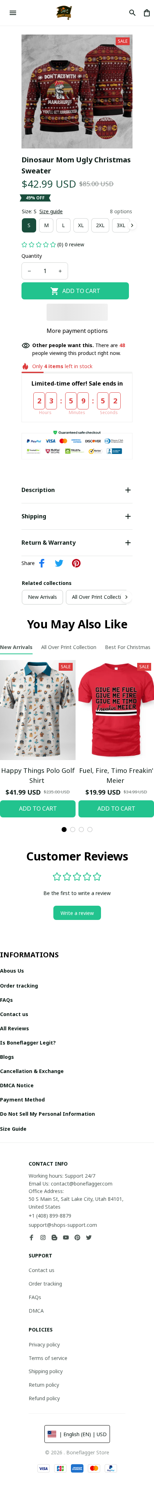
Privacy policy (44, 1344)
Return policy (44, 1384)
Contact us (41, 1270)
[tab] (64, 829)
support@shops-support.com (63, 1224)
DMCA (36, 1310)
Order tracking (45, 1283)
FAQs (35, 1297)
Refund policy (44, 1398)
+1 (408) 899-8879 (50, 1215)
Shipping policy (46, 1371)
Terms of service (48, 1358)
